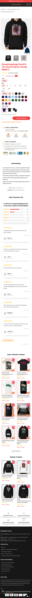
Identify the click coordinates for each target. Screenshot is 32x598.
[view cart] (30, 4)
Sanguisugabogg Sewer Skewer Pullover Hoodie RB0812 (22, 477)
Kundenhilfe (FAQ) (5, 571)
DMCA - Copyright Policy (6, 553)
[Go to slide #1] (8, 58)
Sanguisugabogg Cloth (13, 9)
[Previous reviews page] (21, 344)
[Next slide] (29, 34)
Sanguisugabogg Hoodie (7, 11)
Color (3, 91)
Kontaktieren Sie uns (5, 569)
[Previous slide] (2, 34)
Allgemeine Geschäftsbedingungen (9, 549)
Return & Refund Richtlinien (7, 566)
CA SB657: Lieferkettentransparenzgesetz (10, 555)
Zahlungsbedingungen (6, 564)
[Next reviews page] (29, 344)
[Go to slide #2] (16, 58)
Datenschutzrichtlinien (6, 551)
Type (3, 78)
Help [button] (29, 596)
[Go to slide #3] (23, 58)
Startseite (3, 9)
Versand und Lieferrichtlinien (7, 562)
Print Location (5, 106)
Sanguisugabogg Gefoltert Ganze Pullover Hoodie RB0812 (23, 442)
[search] (27, 4)
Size (3, 83)
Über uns (3, 547)
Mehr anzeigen (16, 451)
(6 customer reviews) (13, 73)
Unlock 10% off (3, 591)
